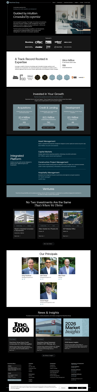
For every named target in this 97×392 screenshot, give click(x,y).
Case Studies (31, 377)
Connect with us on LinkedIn (14, 380)
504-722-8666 (73, 376)
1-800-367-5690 (74, 364)
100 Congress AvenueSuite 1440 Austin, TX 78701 (13, 376)
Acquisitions (52, 365)
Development (53, 366)
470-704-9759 (73, 370)
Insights (30, 379)
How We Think (32, 366)
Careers (30, 369)
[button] (54, 2)
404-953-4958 (73, 375)
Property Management (54, 375)
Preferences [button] (17, 388)
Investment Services (54, 370)
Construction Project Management (57, 377)
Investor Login (87, 2)
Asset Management (54, 372)
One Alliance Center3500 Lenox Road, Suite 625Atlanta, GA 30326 (14, 369)
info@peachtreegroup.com (76, 378)
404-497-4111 (73, 380)
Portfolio (30, 375)
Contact (81, 2)
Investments (53, 363)
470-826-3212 (73, 367)
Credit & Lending (53, 368)
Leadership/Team (32, 368)
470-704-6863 (73, 372)
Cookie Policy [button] (41, 387)
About (30, 365)
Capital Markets (53, 374)
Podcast (30, 381)
